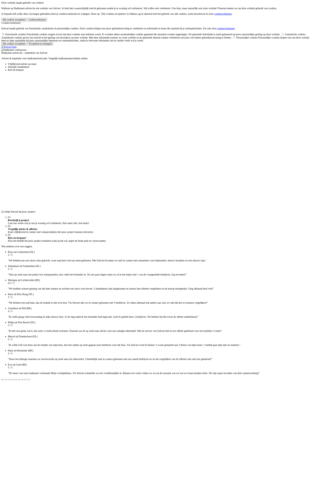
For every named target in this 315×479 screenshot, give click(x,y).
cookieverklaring (223, 13)
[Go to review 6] (19, 379)
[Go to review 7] (22, 379)
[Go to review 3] (9, 379)
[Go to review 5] (15, 379)
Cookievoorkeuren (37, 20)
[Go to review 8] (25, 379)
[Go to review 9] (29, 379)
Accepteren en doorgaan (40, 44)
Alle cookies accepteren (14, 20)
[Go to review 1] (2, 379)
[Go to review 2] (6, 379)
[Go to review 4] (12, 379)
